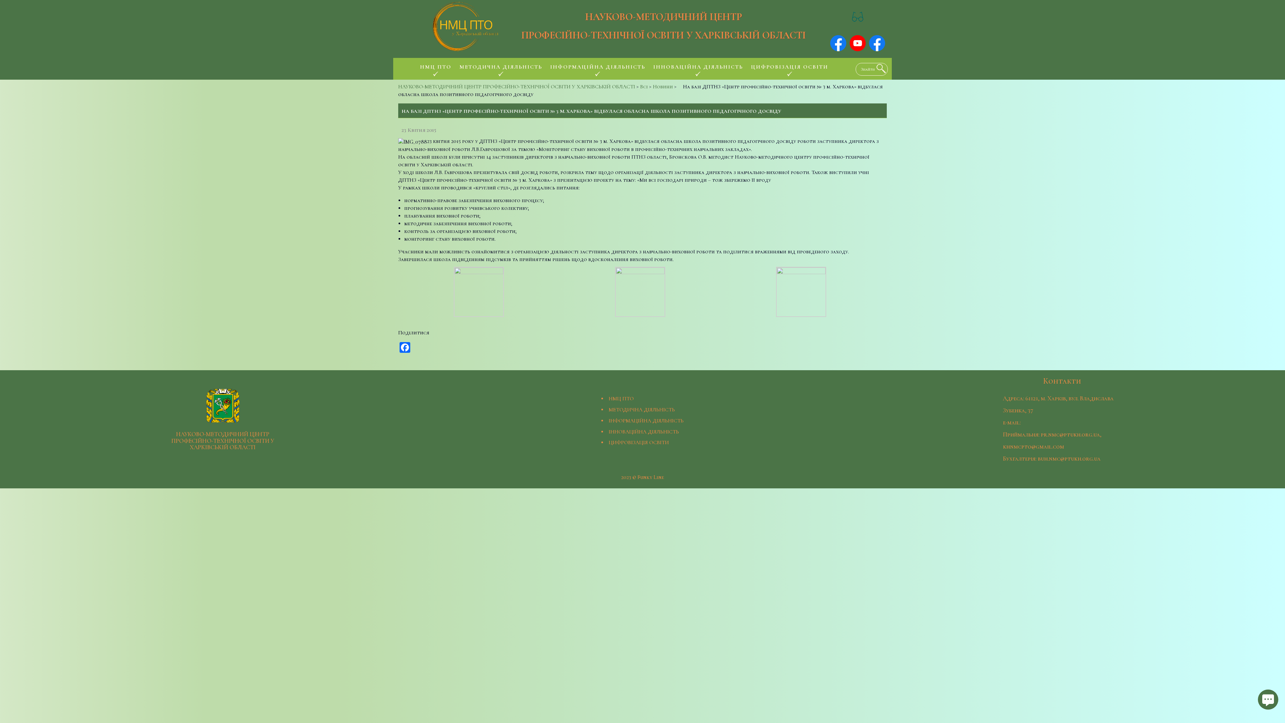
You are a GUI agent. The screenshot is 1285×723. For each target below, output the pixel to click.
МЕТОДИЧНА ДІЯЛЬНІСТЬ (642, 409)
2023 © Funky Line (642, 477)
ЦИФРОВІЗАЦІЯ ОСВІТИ (639, 442)
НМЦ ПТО (621, 398)
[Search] (879, 69)
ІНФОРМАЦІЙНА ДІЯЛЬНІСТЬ (646, 420)
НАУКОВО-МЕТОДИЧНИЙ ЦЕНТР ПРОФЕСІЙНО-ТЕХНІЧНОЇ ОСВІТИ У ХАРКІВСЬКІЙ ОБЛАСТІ (663, 26)
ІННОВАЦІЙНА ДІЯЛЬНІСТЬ (644, 431)
